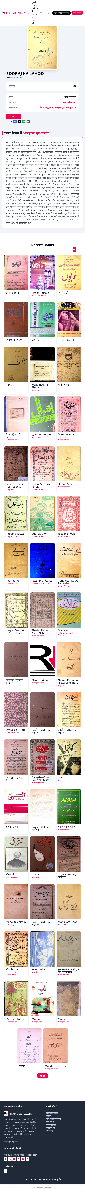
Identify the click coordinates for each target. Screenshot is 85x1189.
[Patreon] (27, 1158)
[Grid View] (74, 249)
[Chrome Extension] (48, 13)
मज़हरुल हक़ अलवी (16, 77)
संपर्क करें (33, 22)
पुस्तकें (34, 2)
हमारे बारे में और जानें (11, 1141)
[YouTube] (14, 1158)
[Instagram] (18, 1158)
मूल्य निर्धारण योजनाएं (53, 1119)
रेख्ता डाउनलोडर (52, 1113)
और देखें (42, 1076)
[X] (10, 1158)
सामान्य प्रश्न (34, 16)
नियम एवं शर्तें (50, 1128)
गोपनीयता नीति (51, 1125)
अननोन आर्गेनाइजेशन (68, 102)
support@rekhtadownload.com (22, 1154)
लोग (34, 5)
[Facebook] (5, 1158)
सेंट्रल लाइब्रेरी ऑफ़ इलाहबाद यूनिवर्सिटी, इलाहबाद (58, 107)
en (5, 1170)
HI (41, 13)
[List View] (79, 249)
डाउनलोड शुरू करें (13, 116)
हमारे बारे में (35, 10)
